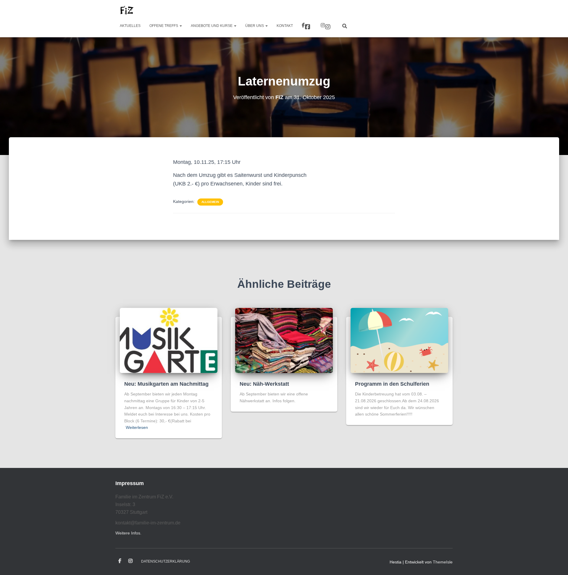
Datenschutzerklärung (165, 561)
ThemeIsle (443, 562)
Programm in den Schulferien (392, 384)
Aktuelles (130, 26)
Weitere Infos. (128, 533)
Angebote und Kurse (212, 26)
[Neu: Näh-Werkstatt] (284, 340)
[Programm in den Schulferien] (399, 340)
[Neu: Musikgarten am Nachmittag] (168, 340)
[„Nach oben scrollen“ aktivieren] (556, 563)
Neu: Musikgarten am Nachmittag (166, 384)
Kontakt (285, 26)
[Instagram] (326, 26)
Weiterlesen (137, 427)
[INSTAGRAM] (130, 561)
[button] (180, 26)
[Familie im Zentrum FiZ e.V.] (126, 10)
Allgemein (210, 201)
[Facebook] (306, 26)
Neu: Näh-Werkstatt (264, 384)
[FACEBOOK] (119, 561)
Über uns (255, 26)
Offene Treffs (164, 26)
